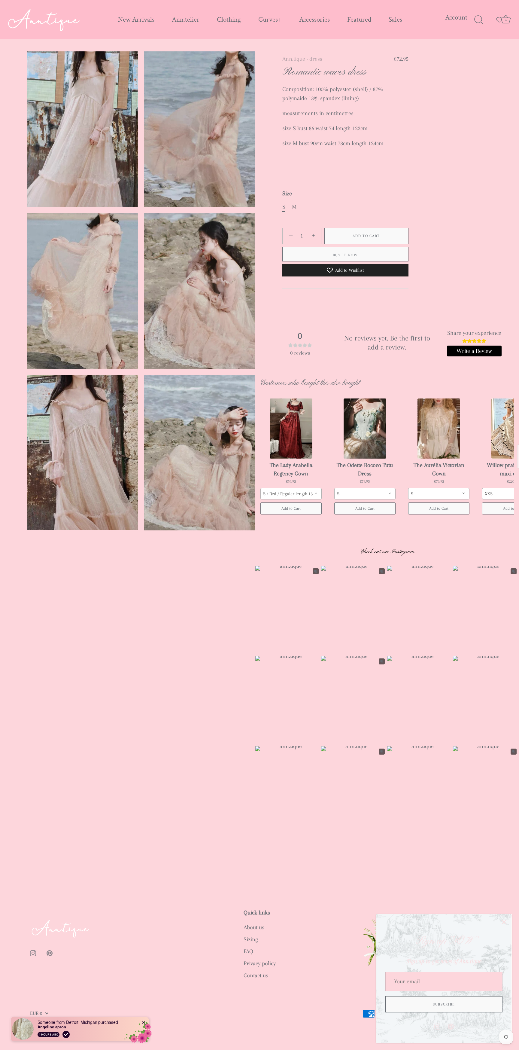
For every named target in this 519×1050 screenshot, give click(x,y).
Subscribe (444, 1004)
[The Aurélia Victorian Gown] (438, 428)
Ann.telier (185, 19)
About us (254, 927)
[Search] (478, 19)
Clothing (229, 19)
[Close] (504, 922)
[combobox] (291, 493)
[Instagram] (437, 1026)
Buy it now (345, 255)
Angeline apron (52, 1026)
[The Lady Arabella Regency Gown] (291, 428)
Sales (395, 19)
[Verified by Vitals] (66, 1034)
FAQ (248, 951)
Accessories (314, 19)
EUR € (36, 1013)
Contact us (256, 975)
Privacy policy (260, 963)
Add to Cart (366, 236)
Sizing (251, 939)
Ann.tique (293, 59)
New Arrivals (136, 19)
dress (315, 59)
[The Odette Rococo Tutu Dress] (365, 428)
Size (287, 193)
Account (456, 17)
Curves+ (270, 19)
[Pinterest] (451, 1026)
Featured (359, 19)
